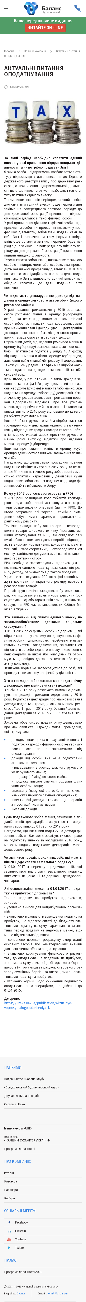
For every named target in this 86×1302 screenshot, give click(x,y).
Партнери (11, 1190)
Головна (9, 51)
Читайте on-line (45, 28)
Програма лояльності (19, 1149)
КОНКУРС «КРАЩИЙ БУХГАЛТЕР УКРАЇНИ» (27, 1138)
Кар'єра (9, 1198)
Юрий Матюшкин (58, 1294)
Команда (10, 1181)
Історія (9, 1173)
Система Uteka (14, 1104)
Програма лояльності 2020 (23, 1272)
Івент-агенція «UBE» (18, 1128)
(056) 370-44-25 (78, 8)
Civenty (20, 1294)
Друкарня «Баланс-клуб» (21, 1095)
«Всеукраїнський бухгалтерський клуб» (31, 1087)
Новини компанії (35, 51)
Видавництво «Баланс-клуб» (24, 1079)
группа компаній (43, 8)
